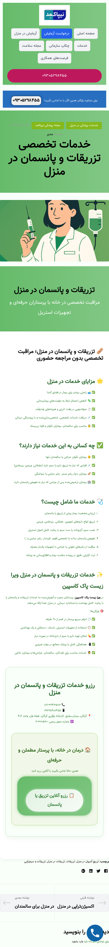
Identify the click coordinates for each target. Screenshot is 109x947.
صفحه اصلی (86, 33)
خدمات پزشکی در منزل (84, 125)
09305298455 (54, 76)
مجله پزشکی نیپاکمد (47, 125)
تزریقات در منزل (56, 861)
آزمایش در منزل (25, 33)
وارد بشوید (77, 941)
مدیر (50, 134)
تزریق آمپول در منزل (87, 861)
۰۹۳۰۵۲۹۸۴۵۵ (26, 100)
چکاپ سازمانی (59, 46)
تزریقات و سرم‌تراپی (35, 861)
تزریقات (70, 861)
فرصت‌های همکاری (54, 58)
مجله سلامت (31, 46)
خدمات (82, 46)
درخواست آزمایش (56, 33)
